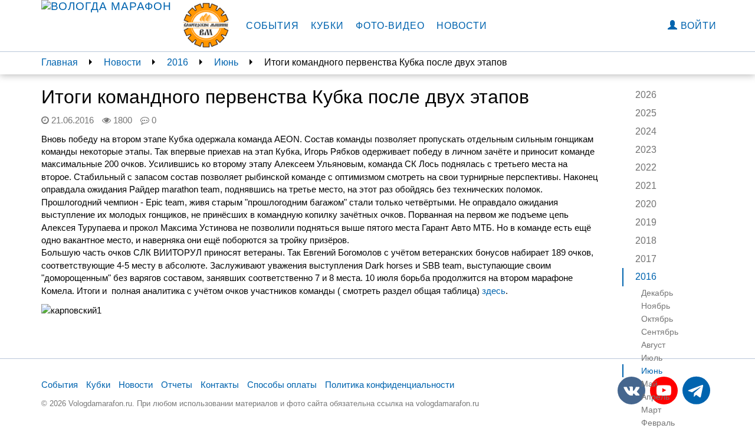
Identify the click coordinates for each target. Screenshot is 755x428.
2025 (645, 113)
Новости (461, 26)
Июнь (226, 62)
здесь (493, 291)
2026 (645, 95)
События (272, 26)
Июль (651, 357)
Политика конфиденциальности (389, 385)
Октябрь (657, 319)
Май (649, 383)
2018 (645, 241)
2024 (645, 131)
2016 (177, 62)
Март (651, 409)
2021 (645, 186)
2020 (645, 204)
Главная (59, 62)
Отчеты (176, 385)
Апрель (655, 396)
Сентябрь (659, 331)
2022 (645, 167)
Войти (697, 26)
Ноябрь (655, 306)
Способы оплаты (282, 385)
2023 (645, 150)
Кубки (327, 26)
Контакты (220, 385)
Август (653, 344)
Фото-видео (390, 26)
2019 (645, 222)
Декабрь (657, 293)
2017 (645, 259)
